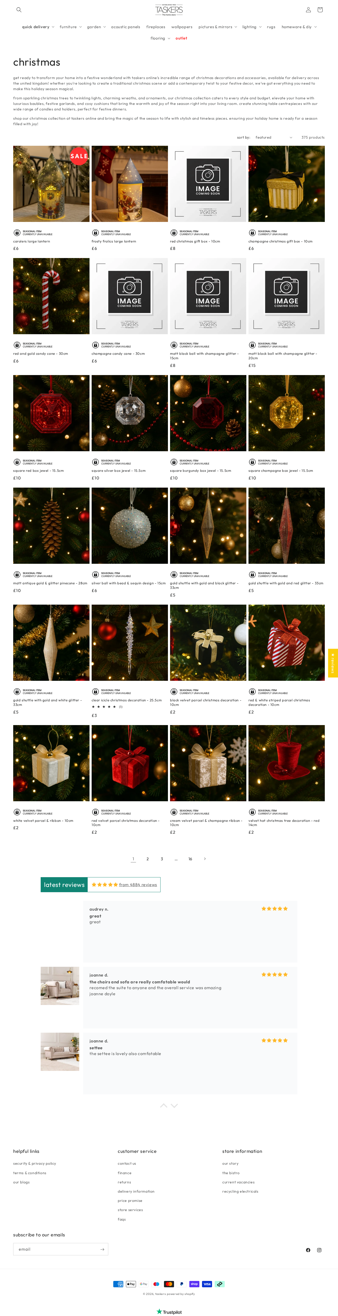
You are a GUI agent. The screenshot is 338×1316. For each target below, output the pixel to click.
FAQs (122, 1219)
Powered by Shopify (181, 1294)
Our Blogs (21, 1181)
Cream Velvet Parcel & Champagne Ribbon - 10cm (206, 822)
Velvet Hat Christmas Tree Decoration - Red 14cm (284, 822)
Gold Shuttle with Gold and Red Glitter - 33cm (285, 583)
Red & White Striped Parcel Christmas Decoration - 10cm (279, 702)
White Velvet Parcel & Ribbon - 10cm (43, 820)
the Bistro (231, 1172)
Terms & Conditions (29, 1172)
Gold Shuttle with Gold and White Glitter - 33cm (47, 702)
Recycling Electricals (240, 1191)
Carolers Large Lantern (31, 241)
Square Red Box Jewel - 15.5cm (38, 470)
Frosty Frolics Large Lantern (114, 241)
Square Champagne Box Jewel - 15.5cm (280, 470)
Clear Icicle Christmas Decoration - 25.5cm (127, 700)
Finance (125, 1172)
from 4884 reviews (138, 884)
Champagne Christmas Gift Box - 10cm (280, 241)
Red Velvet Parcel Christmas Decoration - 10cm (126, 822)
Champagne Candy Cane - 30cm (118, 353)
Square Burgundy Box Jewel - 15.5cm (200, 470)
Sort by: (243, 137)
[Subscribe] (102, 1249)
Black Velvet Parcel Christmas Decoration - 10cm (205, 702)
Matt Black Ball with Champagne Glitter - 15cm (204, 355)
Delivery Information (136, 1191)
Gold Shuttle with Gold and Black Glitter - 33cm (204, 585)
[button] (19, 10)
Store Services (130, 1209)
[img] (105, 885)
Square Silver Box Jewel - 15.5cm (118, 470)
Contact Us (127, 1163)
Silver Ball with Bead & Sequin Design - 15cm (129, 583)
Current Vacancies (238, 1181)
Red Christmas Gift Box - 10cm (195, 241)
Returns (124, 1181)
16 (190, 858)
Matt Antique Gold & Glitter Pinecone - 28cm (50, 583)
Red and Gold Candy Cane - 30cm (40, 353)
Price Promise (130, 1200)
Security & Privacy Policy (34, 1163)
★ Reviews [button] (333, 663)
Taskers (160, 1294)
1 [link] (133, 858)
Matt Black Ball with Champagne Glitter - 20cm (282, 355)
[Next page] (204, 859)
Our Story (230, 1163)
